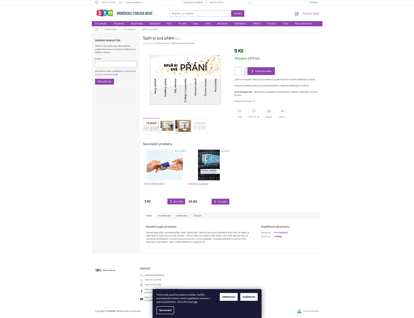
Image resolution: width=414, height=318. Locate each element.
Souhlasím (249, 297)
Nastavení (165, 310)
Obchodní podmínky (193, 2)
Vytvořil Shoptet (311, 311)
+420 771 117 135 (153, 284)
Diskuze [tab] (197, 215)
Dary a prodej (217, 2)
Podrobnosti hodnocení (182, 43)
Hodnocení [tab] (182, 215)
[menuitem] (101, 23)
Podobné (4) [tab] (164, 215)
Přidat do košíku (263, 71)
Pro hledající (281, 232)
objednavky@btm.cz (155, 275)
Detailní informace (243, 101)
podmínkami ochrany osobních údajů (115, 73)
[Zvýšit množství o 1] (245, 69)
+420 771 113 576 (153, 279)
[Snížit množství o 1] (245, 73)
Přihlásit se (104, 81)
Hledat (238, 13)
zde (195, 302)
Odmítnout (228, 297)
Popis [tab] (149, 215)
